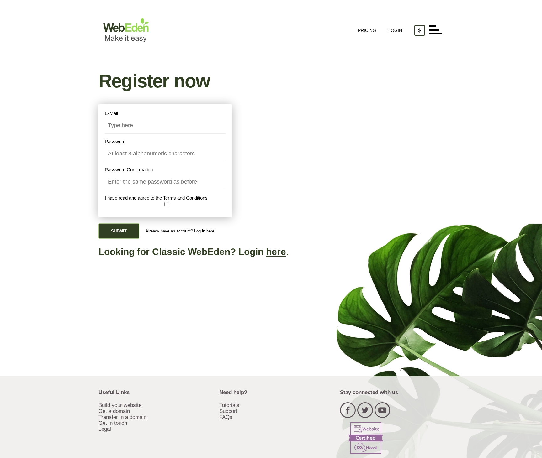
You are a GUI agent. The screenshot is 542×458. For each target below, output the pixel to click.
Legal (104, 429)
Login (395, 30)
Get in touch (112, 423)
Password (115, 141)
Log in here (204, 231)
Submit (119, 231)
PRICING (367, 30)
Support (228, 411)
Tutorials (229, 405)
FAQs (225, 417)
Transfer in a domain (122, 417)
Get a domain (114, 411)
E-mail (111, 113)
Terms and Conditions (185, 197)
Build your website (119, 405)
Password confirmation (129, 169)
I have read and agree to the (156, 197)
